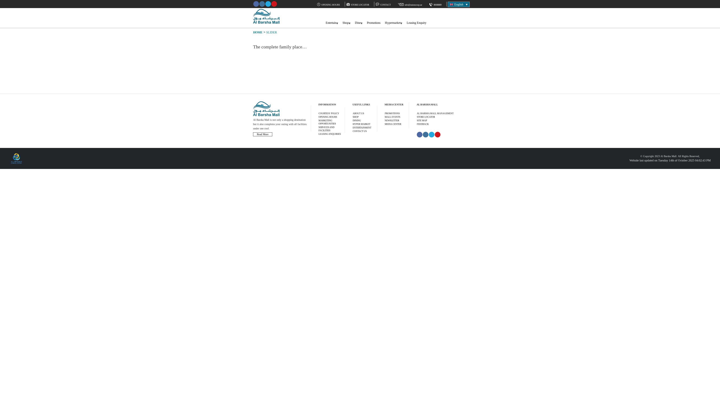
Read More (262, 134)
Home (257, 32)
